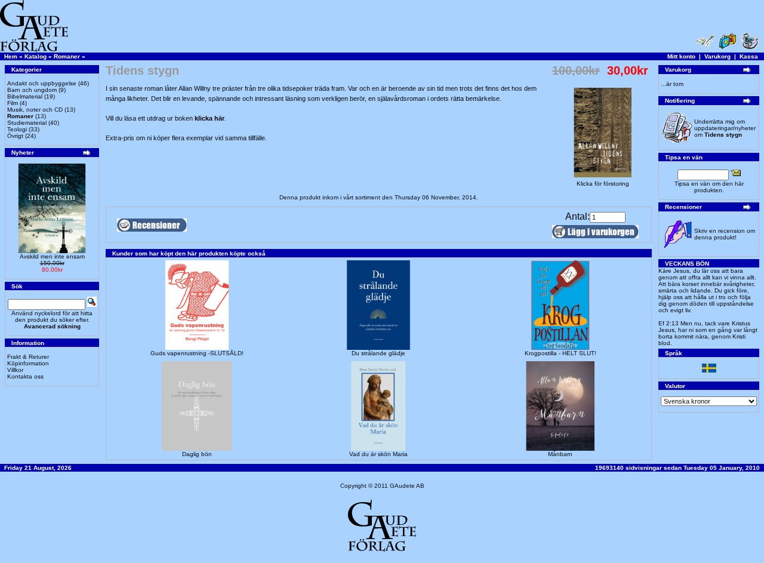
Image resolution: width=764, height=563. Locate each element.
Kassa (749, 56)
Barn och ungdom (32, 90)
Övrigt (15, 136)
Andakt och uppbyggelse (41, 83)
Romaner (67, 56)
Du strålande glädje (378, 353)
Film (12, 103)
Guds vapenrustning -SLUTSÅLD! (197, 353)
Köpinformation (28, 363)
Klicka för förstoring (603, 183)
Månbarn (560, 454)
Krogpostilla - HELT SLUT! (560, 353)
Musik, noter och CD (35, 109)
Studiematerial (27, 122)
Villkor (15, 370)
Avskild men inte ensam (52, 256)
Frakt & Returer (28, 356)
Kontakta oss (25, 376)
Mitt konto (681, 56)
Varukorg (717, 56)
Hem (10, 56)
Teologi (17, 129)
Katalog (35, 56)
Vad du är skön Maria (378, 454)
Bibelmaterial (24, 96)
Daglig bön (197, 454)
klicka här (209, 118)
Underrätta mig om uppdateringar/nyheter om (725, 128)
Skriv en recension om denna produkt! (724, 234)
